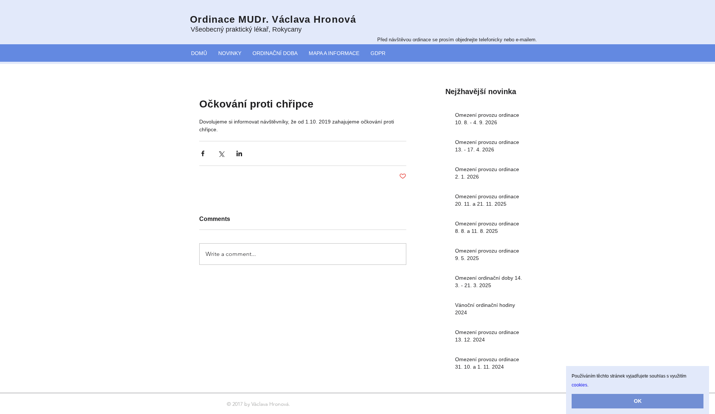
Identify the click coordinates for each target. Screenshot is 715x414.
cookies (579, 385)
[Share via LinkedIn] (239, 153)
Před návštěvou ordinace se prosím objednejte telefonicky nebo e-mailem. (457, 39)
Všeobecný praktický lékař (229, 29)
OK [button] (638, 401)
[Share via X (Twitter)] (221, 153)
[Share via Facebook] (202, 153)
